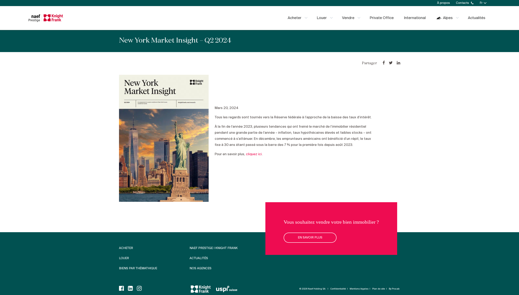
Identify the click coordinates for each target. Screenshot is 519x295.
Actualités (476, 18)
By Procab (394, 289)
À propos (443, 3)
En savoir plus (310, 237)
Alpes (448, 18)
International (415, 18)
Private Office (382, 18)
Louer (322, 18)
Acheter (294, 18)
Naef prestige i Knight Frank (214, 248)
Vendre (348, 18)
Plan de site (378, 289)
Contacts (462, 3)
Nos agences (200, 268)
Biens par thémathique (138, 268)
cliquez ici (254, 154)
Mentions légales (359, 289)
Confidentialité (338, 289)
